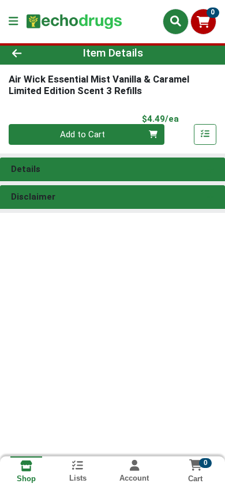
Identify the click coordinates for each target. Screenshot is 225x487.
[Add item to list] (205, 134)
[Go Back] (35, 53)
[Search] (175, 21)
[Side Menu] (13, 22)
